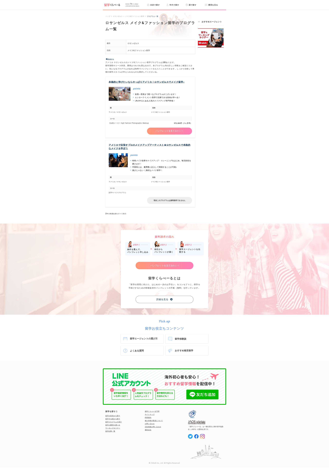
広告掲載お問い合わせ (153, 427)
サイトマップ (150, 414)
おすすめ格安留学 (184, 350)
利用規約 (148, 418)
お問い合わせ (150, 424)
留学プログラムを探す (113, 422)
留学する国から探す (112, 419)
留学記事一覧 (110, 431)
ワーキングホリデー (112, 428)
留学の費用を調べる (112, 425)
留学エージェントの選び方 (144, 338)
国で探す (193, 5)
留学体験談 (180, 338)
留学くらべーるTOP (152, 411)
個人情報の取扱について (154, 421)
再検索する (111, 59)
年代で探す (174, 5)
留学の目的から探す (112, 416)
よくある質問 (137, 350)
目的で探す (155, 5)
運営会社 (148, 430)
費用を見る (213, 5)
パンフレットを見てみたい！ (170, 131)
